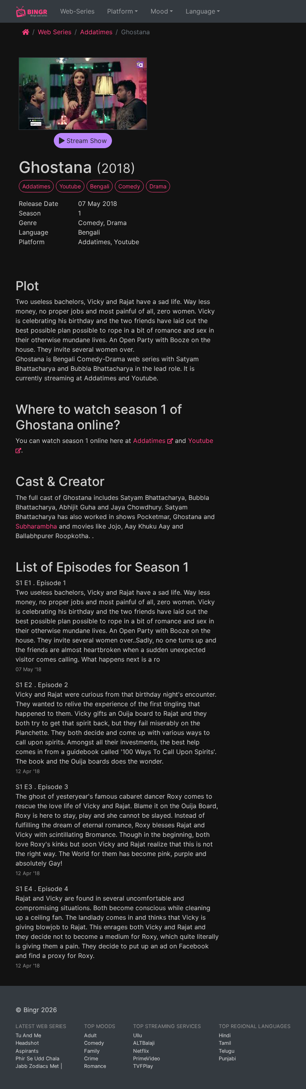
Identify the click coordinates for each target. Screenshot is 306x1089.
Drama (158, 186)
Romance (95, 1066)
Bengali (99, 186)
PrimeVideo (146, 1059)
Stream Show (86, 141)
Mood (159, 11)
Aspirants (27, 1051)
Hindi (225, 1035)
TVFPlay (143, 1066)
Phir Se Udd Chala (37, 1059)
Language (200, 11)
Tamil (225, 1043)
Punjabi (227, 1059)
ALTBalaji (144, 1043)
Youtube (70, 186)
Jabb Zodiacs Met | (39, 1066)
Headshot (27, 1043)
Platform (120, 11)
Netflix (141, 1051)
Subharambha (36, 526)
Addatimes (96, 32)
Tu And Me (28, 1035)
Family (92, 1051)
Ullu (137, 1035)
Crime (91, 1059)
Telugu (226, 1051)
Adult (90, 1035)
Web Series (54, 32)
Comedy (129, 186)
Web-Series (79, 11)
